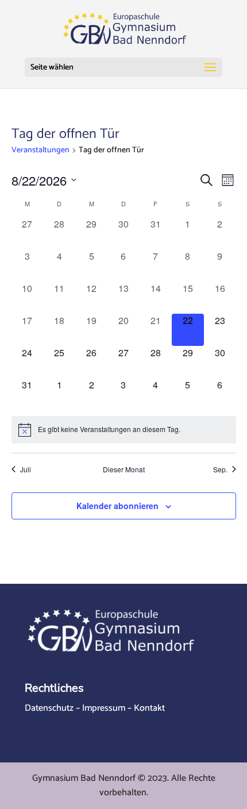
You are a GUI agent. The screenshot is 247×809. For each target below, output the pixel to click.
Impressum (103, 708)
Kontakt (149, 708)
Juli (25, 469)
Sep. (220, 469)
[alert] (123, 430)
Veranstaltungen (40, 151)
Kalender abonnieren (117, 505)
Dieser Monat (124, 469)
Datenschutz (49, 708)
